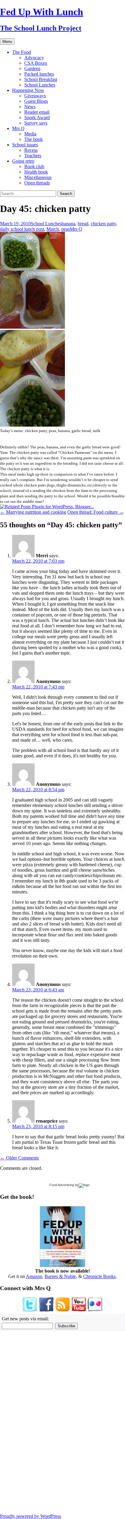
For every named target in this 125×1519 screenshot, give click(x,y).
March (52, 229)
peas (65, 229)
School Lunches (39, 84)
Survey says (35, 122)
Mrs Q (18, 128)
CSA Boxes (35, 63)
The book (33, 139)
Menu (7, 41)
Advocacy (34, 57)
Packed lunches (39, 73)
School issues (25, 144)
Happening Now (28, 90)
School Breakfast (40, 79)
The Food (21, 52)
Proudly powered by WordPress (30, 1516)
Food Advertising (61, 1185)
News (29, 106)
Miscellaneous (38, 177)
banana (68, 223)
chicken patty (103, 223)
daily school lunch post (22, 229)
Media (30, 133)
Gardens (32, 68)
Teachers (32, 155)
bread (83, 223)
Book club (34, 166)
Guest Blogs (36, 101)
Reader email (36, 112)
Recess (31, 150)
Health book (36, 171)
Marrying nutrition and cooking (33, 512)
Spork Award (37, 117)
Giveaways (35, 95)
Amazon (34, 1276)
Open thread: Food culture (95, 512)
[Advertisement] (18, 1421)
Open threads (37, 182)
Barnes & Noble (60, 1276)
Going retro (23, 161)
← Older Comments (19, 1157)
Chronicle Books (99, 1276)
